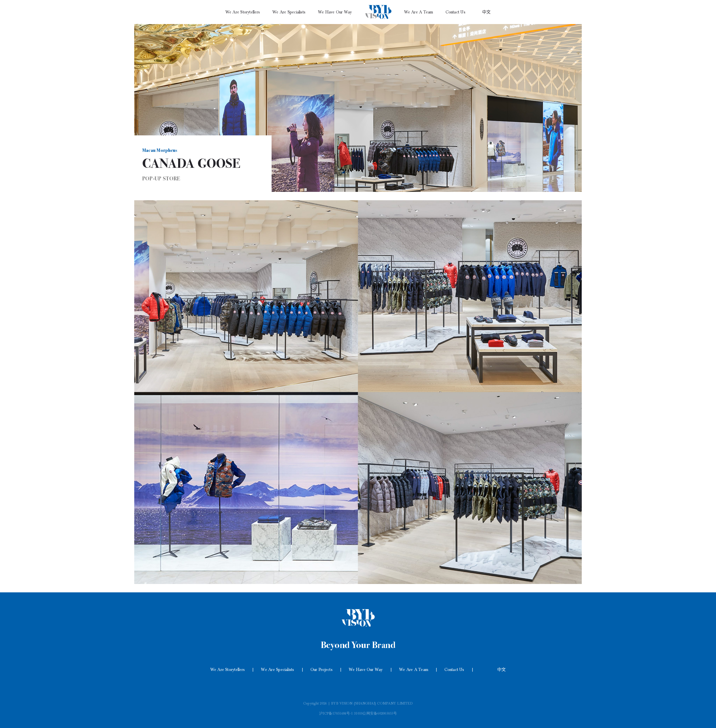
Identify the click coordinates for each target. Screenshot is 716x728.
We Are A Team (413, 669)
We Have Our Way (366, 669)
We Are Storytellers (227, 669)
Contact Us (454, 669)
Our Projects (321, 669)
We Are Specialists (277, 669)
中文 (501, 669)
